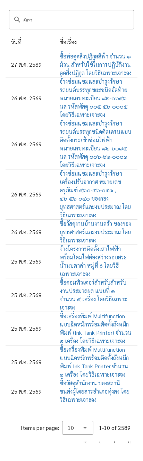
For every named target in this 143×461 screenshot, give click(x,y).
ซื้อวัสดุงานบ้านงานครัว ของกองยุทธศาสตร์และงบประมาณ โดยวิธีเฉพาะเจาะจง (95, 232)
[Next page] (114, 442)
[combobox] (77, 428)
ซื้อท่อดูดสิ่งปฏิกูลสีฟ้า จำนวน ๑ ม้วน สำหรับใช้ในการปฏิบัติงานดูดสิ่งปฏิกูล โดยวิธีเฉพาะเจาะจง (96, 64)
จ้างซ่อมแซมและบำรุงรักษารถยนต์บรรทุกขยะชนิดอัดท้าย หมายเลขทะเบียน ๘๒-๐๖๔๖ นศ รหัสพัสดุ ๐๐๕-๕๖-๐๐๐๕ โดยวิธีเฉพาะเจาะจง (93, 98)
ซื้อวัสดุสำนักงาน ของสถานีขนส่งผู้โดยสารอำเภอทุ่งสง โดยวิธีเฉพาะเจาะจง (94, 391)
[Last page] (129, 442)
